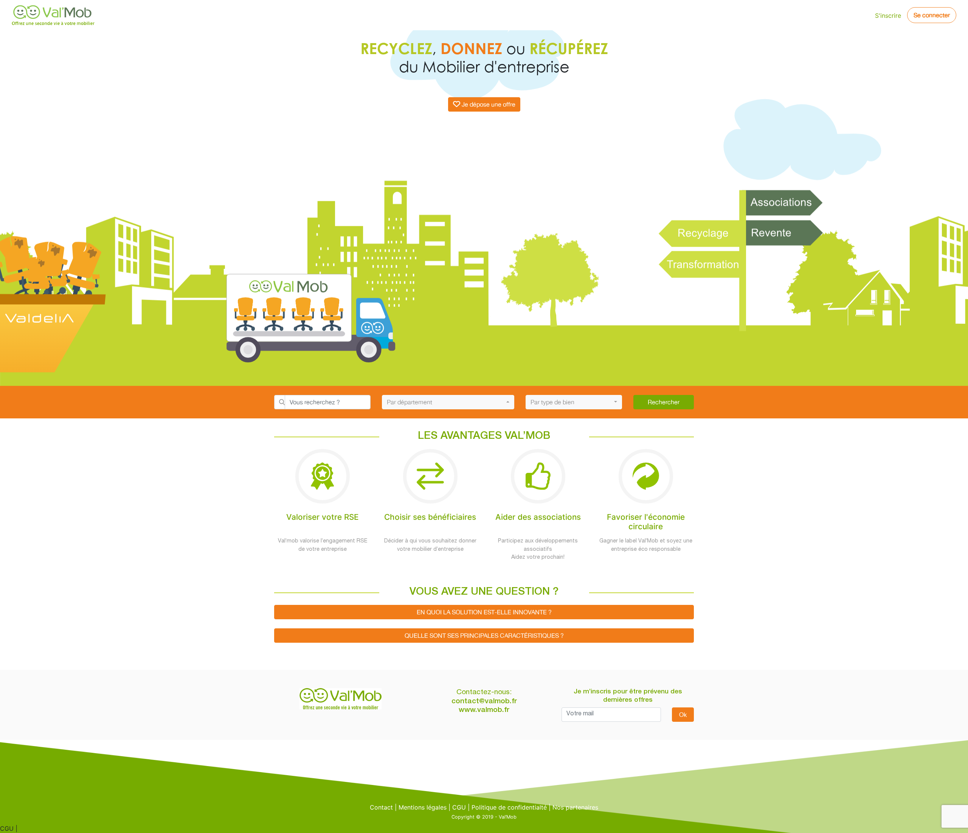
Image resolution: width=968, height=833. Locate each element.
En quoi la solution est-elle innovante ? (484, 612)
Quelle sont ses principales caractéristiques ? (484, 635)
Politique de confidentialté (509, 807)
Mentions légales (423, 807)
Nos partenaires (575, 807)
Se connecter (932, 15)
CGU (459, 807)
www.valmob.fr (484, 710)
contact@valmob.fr (484, 701)
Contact (381, 807)
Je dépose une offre (488, 104)
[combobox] (448, 402)
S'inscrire (888, 15)
